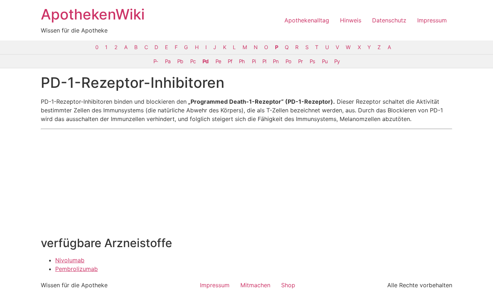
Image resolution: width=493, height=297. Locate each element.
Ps (312, 61)
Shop (288, 285)
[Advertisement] (246, 182)
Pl (264, 61)
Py (337, 61)
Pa (167, 61)
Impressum (432, 20)
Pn (275, 61)
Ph (242, 61)
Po (288, 61)
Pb (180, 61)
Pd (205, 61)
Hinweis (350, 20)
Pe (218, 61)
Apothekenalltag (306, 20)
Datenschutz (389, 20)
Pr (300, 61)
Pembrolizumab (76, 268)
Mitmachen (255, 285)
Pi (254, 61)
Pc (193, 61)
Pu (324, 61)
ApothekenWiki (93, 14)
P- (155, 61)
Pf (230, 61)
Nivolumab (69, 260)
